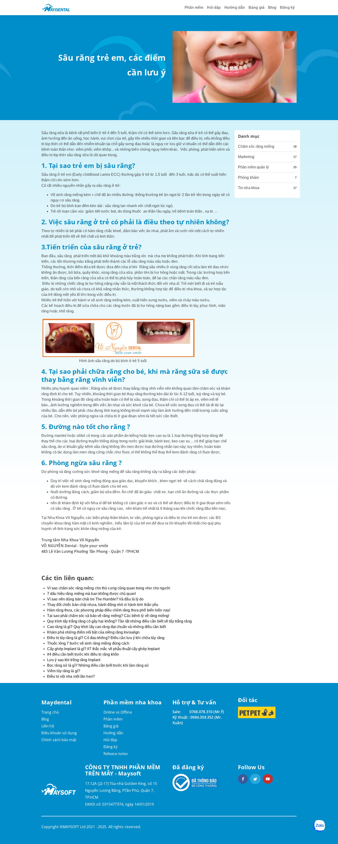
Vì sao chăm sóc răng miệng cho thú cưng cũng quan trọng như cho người (108, 588)
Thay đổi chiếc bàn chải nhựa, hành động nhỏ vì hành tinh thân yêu (102, 605)
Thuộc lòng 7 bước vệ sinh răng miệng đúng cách (88, 643)
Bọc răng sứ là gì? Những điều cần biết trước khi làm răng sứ (98, 665)
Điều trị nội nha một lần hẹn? (71, 676)
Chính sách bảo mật (58, 739)
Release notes (115, 753)
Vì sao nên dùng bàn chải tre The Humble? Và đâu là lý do (95, 599)
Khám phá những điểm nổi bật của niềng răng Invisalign (93, 632)
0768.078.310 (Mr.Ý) (206, 711)
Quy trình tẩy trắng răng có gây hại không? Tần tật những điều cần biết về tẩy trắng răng (119, 621)
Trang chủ (50, 712)
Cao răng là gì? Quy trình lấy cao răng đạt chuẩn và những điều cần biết (106, 627)
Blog (272, 7)
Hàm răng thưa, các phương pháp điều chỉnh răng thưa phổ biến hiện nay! (108, 610)
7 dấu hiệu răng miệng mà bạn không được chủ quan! (91, 594)
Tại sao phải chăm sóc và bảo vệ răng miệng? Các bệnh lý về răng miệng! (108, 616)
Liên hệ (47, 726)
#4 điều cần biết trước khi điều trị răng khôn (83, 654)
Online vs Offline (117, 712)
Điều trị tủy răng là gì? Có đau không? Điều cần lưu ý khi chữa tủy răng (105, 638)
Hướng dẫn (234, 7)
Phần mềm (194, 7)
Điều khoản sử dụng (59, 732)
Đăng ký (287, 7)
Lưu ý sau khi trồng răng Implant (73, 660)
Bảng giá (256, 7)
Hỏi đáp (214, 7)
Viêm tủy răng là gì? (63, 671)
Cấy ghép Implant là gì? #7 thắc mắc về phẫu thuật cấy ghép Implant (103, 649)
